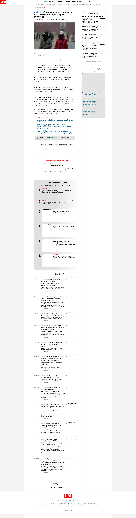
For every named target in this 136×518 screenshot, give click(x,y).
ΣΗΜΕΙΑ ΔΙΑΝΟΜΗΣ (93, 505)
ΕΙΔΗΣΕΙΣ (40, 7)
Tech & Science (74, 4)
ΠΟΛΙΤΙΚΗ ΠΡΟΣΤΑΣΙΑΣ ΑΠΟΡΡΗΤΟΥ (60, 171)
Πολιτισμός (60, 4)
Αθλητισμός (82, 4)
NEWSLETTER (62, 503)
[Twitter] (73, 46)
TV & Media (66, 4)
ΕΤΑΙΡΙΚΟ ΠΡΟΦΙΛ (81, 503)
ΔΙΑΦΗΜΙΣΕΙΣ (71, 503)
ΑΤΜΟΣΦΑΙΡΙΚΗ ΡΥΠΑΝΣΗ (66, 144)
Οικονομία (53, 4)
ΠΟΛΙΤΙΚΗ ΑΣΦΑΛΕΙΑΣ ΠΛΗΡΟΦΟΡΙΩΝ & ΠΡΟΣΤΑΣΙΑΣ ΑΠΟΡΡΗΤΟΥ (54, 505)
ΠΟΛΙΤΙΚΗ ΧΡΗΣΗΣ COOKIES (79, 505)
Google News (54, 137)
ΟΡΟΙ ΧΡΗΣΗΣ (48, 171)
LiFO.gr (47, 137)
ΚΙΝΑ (56, 144)
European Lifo (97, 4)
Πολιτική (47, 4)
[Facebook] (71, 46)
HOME (35, 7)
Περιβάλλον (89, 4)
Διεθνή (42, 4)
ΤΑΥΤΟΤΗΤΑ (44, 503)
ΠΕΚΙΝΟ (51, 144)
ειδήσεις (39, 139)
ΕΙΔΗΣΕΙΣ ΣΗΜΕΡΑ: (42, 117)
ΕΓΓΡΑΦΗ (69, 168)
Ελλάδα (37, 4)
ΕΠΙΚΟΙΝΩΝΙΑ (53, 503)
